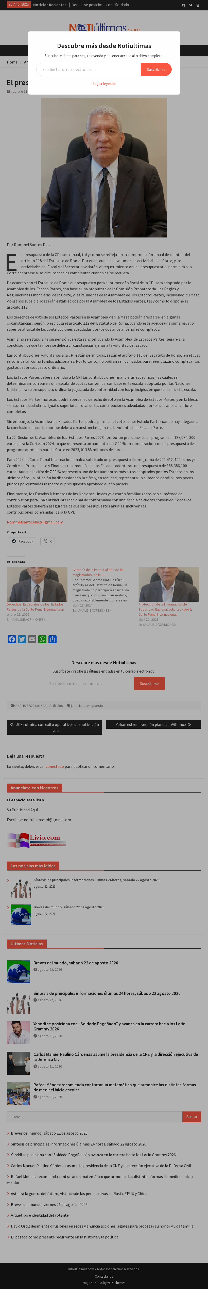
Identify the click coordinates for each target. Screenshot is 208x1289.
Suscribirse (156, 69)
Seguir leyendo (104, 83)
